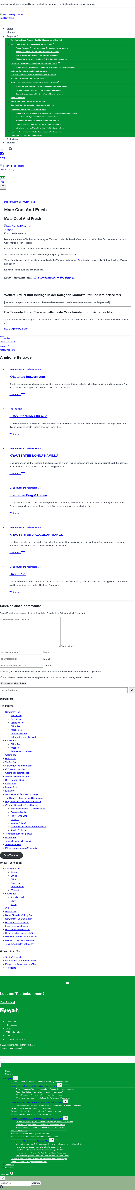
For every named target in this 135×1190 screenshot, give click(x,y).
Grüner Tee (10, 740)
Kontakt (11, 142)
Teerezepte (10, 968)
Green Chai (17, 574)
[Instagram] (2, 1011)
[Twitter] (9, 1011)
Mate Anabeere (7, 348)
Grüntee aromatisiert (15, 769)
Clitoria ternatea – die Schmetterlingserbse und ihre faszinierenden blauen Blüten (46, 113)
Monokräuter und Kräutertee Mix (20, 202)
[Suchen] (132, 690)
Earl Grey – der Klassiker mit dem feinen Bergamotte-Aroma (33, 75)
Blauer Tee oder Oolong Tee (18, 915)
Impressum (11, 1021)
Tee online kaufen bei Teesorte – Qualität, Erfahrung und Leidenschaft (36, 40)
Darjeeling (15, 883)
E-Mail (47, 659)
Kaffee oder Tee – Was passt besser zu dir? (27, 136)
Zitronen (23, 329)
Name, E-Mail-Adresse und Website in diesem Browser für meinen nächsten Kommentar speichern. (52, 671)
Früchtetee (10, 783)
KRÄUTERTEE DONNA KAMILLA (33, 455)
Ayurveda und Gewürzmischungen (22, 794)
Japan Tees (16, 730)
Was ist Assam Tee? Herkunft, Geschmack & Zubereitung (37, 55)
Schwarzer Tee (12, 712)
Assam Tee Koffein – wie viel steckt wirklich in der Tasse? (37, 52)
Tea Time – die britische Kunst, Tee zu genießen (28, 78)
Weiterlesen (17, 394)
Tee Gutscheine (13, 844)
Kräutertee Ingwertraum (27, 376)
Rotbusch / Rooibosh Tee (17, 929)
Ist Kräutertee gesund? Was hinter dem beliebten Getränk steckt (40, 128)
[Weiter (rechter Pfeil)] (4, 1061)
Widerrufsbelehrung (14, 1032)
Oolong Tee (10, 755)
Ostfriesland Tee (19, 733)
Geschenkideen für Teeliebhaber (21, 805)
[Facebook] (5, 1011)
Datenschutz (11, 1025)
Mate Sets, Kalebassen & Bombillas (28, 826)
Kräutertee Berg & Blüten (28, 495)
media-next (17, 1048)
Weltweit (15, 890)
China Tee (15, 726)
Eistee (8, 329)
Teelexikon (12, 139)
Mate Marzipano (8, 340)
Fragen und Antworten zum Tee (20, 964)
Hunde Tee (10, 837)
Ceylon (14, 876)
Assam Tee (16, 715)
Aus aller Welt (17, 897)
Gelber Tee (10, 758)
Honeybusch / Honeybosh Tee (20, 933)
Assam (14, 872)
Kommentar (67, 646)
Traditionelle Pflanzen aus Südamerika (24, 798)
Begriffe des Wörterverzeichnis (20, 960)
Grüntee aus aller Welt (22, 751)
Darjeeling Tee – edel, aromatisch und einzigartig (29, 71)
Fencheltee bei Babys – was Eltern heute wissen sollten (36, 117)
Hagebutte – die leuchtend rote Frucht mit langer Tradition (37, 121)
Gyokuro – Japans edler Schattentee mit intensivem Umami (38, 90)
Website (47, 665)
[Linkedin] (12, 1011)
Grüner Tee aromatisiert (17, 922)
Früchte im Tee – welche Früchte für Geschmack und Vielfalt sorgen (36, 132)
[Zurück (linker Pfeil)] (1, 1061)
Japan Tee (16, 748)
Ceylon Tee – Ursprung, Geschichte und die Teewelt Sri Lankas (37, 1102)
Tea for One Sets (19, 816)
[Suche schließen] (2, 1178)
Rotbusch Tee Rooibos (16, 780)
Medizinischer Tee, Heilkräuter (20, 940)
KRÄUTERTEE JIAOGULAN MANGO (36, 534)
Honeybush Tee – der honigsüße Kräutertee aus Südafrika (32, 105)
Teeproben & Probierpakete (18, 834)
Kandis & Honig (18, 830)
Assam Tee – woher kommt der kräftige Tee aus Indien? (34, 1086)
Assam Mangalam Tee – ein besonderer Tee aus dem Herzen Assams (42, 48)
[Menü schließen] (0, 1065)
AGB (8, 1028)
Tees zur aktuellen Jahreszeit (19, 944)
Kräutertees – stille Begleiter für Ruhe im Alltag (30, 1141)
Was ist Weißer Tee (18, 98)
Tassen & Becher (19, 812)
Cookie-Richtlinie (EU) (16, 1039)
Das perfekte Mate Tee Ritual (53, 277)
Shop (2, 157)
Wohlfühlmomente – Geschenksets (28, 808)
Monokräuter (11, 787)
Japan (13, 904)
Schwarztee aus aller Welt (23, 737)
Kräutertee (10, 791)
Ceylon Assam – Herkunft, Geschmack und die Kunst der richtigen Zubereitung (45, 67)
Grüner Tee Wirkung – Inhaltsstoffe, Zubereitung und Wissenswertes (41, 86)
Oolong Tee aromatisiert (17, 773)
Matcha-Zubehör (19, 823)
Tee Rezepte (15, 409)
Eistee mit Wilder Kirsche (28, 416)
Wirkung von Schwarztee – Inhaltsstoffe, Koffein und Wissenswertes (41, 59)
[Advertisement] (35, 284)
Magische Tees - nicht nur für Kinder (23, 801)
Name (47, 652)
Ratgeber (9, 1078)
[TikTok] (16, 1011)
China (13, 879)
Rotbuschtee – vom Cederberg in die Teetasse (28, 101)
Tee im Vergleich (13, 957)
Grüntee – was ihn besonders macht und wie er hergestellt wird (37, 1119)
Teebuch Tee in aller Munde (18, 841)
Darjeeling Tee (18, 723)
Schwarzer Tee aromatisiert (18, 766)
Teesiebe (15, 819)
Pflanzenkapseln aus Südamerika (21, 848)
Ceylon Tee (16, 719)
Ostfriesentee (17, 886)
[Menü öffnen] (3, 187)
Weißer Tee (10, 762)
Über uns (11, 32)
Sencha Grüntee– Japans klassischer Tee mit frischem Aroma (39, 94)
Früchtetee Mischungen (16, 926)
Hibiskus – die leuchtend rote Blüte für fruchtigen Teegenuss (38, 124)
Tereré (81, 260)
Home (10, 28)
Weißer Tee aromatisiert (17, 776)
